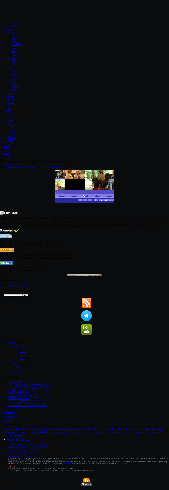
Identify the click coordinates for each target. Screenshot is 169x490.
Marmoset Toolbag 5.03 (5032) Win (19, 393)
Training (113, 432)
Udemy (10, 127)
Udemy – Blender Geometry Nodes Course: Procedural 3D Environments (30, 381)
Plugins (10, 80)
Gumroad (11, 126)
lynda (42, 167)
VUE (13, 69)
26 (13, 418)
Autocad (14, 39)
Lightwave (11, 96)
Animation (73, 429)
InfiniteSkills (12, 138)
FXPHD (10, 122)
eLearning (153, 429)
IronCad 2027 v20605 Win (16, 390)
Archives (6, 150)
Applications (8, 31)
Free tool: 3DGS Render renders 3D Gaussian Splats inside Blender (29, 447)
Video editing (155, 432)
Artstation (84, 429)
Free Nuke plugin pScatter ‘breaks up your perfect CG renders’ (27, 446)
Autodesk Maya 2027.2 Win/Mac (18, 383)
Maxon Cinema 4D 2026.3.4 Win (18, 402)
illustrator (15, 57)
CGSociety (11, 129)
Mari (13, 62)
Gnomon (10, 124)
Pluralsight (11, 113)
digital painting (137, 429)
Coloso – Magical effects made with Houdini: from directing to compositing (31, 385)
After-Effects (16, 53)
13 (15, 414)
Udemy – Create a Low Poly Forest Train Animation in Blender (27, 404)
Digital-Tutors (16, 115)
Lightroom (37, 432)
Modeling (60, 432)
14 (17, 414)
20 (15, 416)
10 (9, 414)
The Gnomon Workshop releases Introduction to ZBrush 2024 (27, 444)
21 (17, 416)
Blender (10, 92)
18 (11, 416)
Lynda (10, 117)
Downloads (18, 167)
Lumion (10, 101)
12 (13, 414)
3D (17, 350)
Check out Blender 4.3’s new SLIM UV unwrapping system (26, 453)
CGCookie (11, 134)
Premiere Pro (49, 167)
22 (5, 418)
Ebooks (18, 366)
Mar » (10, 420)
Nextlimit (11, 75)
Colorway (15, 66)
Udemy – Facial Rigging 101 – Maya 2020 (15, 285)
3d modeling (8, 429)
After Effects (64, 429)
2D (17, 346)
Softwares (19, 353)
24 (9, 418)
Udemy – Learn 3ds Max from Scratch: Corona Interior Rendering (28, 386)
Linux (21, 355)
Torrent (14, 373)
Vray (16, 435)
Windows (22, 360)
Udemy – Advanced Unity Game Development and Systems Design (29, 388)
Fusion (14, 71)
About (6, 154)
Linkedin (10, 118)
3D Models (7, 148)
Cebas (14, 89)
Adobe (10, 50)
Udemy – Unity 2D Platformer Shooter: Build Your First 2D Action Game (30, 395)
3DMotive (11, 131)
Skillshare (11, 141)
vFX (150, 432)
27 (15, 418)
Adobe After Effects (31, 429)
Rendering (91, 432)
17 (9, 416)
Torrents (6, 27)
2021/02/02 (17, 165)
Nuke (13, 64)
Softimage (15, 38)
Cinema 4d (11, 90)
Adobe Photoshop (43, 429)
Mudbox (14, 41)
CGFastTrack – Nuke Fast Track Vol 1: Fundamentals (24, 397)
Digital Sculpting (147, 429)
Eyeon (10, 67)
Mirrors (54, 432)
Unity (128, 432)
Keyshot (10, 99)
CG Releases (10, 167)
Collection (15, 362)
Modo (13, 60)
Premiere (14, 55)
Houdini (10, 94)
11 (11, 414)
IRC (9, 157)
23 (7, 418)
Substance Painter (106, 432)
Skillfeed (10, 140)
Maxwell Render (17, 76)
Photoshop (15, 52)
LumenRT (15, 73)
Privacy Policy (12, 155)
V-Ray (14, 82)
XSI (9, 106)
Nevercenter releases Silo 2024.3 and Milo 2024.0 (23, 456)
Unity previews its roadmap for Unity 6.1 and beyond (24, 449)
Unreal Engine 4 (145, 432)
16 (7, 416)
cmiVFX (10, 120)
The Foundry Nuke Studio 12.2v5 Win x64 (13, 287)
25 (11, 418)
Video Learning (59, 167)
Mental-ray (15, 85)
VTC (9, 145)
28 (17, 418)
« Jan (5, 420)
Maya (13, 36)
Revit (13, 48)
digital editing (129, 429)
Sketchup (11, 97)
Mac (21, 357)
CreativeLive (12, 133)
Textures (6, 147)
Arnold (14, 83)
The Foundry (12, 59)
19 (13, 416)
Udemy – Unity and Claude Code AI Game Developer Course (27, 406)
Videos (22, 369)
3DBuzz (10, 136)
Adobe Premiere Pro (54, 429)
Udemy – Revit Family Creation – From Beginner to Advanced (27, 400)
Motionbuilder (16, 45)
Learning (26, 167)
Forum (6, 24)
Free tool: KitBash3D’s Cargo (17, 455)
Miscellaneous (16, 371)
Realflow (14, 78)
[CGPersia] (84, 275)
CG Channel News (19, 440)
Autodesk (11, 32)
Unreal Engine (12, 104)
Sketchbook (15, 43)
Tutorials (6, 111)
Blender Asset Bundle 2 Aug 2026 (18, 392)
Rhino (10, 108)
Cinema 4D (107, 429)
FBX (158, 429)
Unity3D (10, 103)
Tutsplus (10, 143)
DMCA (6, 152)
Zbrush (10, 110)
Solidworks (15, 46)
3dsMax (14, 34)
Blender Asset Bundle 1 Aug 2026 (18, 399)
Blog (5, 22)
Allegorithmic (16, 87)
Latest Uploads (12, 29)
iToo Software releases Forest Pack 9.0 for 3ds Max (24, 451)
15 (5, 416)
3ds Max (16, 429)
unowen (8, 165)
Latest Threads (12, 25)
